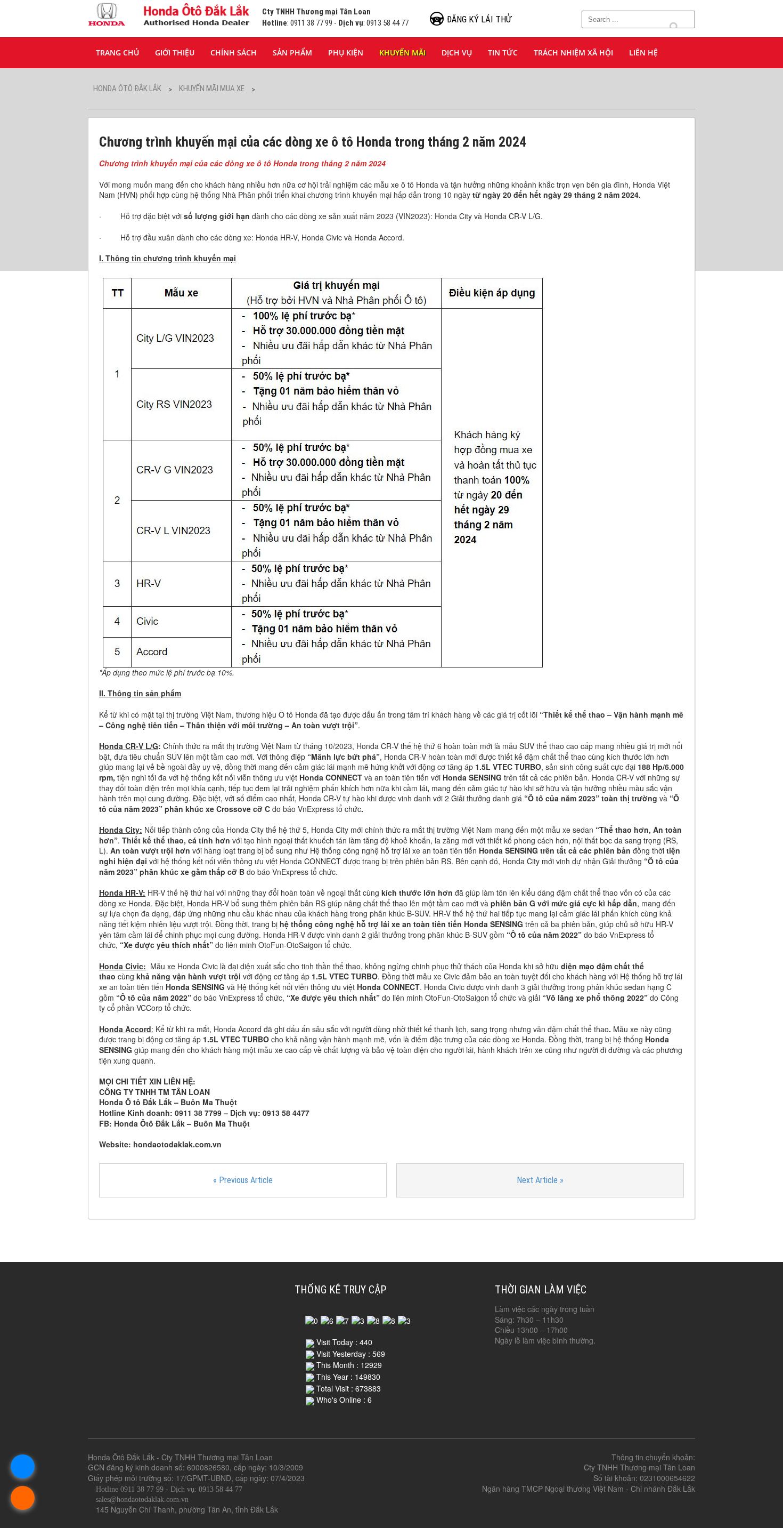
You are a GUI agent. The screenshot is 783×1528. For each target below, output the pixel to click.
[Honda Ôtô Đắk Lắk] (169, 12)
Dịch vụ (457, 52)
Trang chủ (117, 52)
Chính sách (233, 52)
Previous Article (243, 1180)
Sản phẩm (292, 52)
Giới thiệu (174, 52)
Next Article (540, 1180)
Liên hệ (643, 52)
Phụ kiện (345, 52)
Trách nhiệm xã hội (573, 52)
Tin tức (503, 52)
